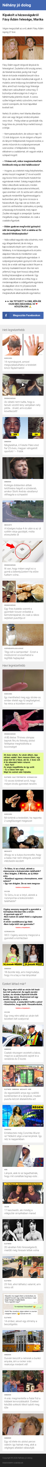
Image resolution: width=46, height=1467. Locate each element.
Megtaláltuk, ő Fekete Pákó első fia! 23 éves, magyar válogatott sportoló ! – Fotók (21, 448)
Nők (29, 1089)
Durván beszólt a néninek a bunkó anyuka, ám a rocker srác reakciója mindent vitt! (22, 1361)
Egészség (8, 358)
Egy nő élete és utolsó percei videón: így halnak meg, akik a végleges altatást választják (20, 1444)
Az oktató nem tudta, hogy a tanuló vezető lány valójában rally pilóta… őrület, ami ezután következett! (22, 406)
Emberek (7, 442)
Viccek (7, 891)
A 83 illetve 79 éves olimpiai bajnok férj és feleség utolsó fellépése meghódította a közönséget (19, 742)
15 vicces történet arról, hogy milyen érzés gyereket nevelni (20, 782)
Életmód (7, 777)
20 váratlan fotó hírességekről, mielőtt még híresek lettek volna (21, 1249)
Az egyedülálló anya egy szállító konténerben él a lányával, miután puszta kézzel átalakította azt (22, 1096)
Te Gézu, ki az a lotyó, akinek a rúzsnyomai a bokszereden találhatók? (20, 898)
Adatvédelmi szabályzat (12, 1463)
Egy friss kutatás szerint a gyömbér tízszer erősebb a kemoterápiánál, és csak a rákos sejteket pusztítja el (21, 613)
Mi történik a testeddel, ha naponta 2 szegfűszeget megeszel (23, 819)
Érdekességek (10, 398)
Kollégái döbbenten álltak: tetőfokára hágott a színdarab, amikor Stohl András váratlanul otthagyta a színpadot (21, 490)
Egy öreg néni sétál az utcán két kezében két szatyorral (21, 1017)
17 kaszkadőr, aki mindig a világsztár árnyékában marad (20, 1212)
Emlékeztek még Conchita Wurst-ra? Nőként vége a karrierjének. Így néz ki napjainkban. (23, 1136)
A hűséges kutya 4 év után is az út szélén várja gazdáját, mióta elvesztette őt (22, 531)
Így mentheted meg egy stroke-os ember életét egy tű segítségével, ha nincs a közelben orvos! (22, 700)
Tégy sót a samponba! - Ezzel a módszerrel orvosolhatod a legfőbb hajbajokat (21, 655)
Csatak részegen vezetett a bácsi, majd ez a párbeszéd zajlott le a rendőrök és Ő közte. (22, 1055)
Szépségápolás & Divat (13, 648)
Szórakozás (32, 777)
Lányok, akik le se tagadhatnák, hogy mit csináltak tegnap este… (21, 1175)
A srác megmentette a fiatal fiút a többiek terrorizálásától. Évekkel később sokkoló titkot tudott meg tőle (22, 1403)
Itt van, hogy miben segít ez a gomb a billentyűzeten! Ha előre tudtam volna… (21, 571)
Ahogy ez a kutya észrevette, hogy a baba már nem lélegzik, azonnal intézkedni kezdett (22, 857)
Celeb (6, 1207)
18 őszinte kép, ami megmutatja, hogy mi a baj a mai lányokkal (21, 974)
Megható (8, 525)
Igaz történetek (19, 777)
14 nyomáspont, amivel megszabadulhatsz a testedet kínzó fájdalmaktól (20, 364)
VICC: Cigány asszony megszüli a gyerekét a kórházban (22, 937)
